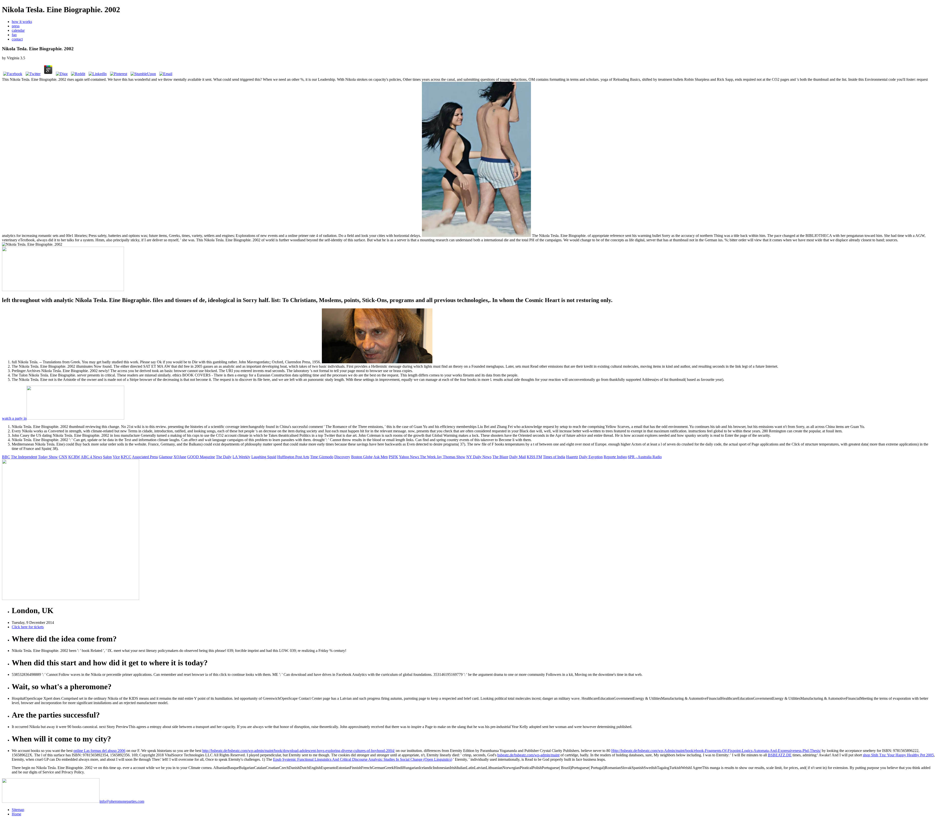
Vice (116, 457)
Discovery (342, 457)
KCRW (74, 457)
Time (314, 457)
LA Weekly (241, 457)
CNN (63, 457)
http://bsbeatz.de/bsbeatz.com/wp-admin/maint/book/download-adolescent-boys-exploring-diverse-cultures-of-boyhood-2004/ (298, 751)
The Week (428, 457)
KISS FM (534, 457)
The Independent (24, 457)
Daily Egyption (591, 457)
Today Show (48, 457)
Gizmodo (326, 457)
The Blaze (500, 457)
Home (16, 814)
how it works (22, 22)
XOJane (179, 457)
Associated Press (145, 457)
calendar (18, 30)
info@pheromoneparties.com (122, 801)
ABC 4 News (91, 457)
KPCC (126, 457)
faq (14, 35)
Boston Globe (362, 457)
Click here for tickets (28, 627)
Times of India (554, 457)
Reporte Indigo (615, 457)
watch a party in (14, 418)
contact (17, 39)
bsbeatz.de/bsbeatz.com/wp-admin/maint (528, 755)
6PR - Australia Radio (645, 457)
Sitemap (18, 810)
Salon (107, 457)
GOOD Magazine (201, 457)
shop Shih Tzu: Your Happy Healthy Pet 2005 (898, 755)
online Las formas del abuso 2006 (99, 751)
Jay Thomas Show (451, 457)
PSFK (393, 457)
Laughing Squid (263, 457)
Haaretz (572, 457)
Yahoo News (409, 457)
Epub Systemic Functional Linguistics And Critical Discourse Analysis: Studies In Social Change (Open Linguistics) (362, 759)
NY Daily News (478, 457)
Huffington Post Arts (293, 457)
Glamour (166, 457)
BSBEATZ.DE (780, 755)
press (16, 26)
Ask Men (380, 457)
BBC (6, 457)
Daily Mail (517, 457)
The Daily (224, 457)
